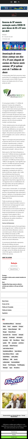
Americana (18, 324)
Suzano (4, 365)
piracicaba (14, 343)
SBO (11, 359)
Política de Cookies (7, 310)
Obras (22, 340)
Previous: (14, 277)
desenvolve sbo (6, 335)
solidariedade (6, 362)
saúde (17, 354)
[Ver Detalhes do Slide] (14, 8)
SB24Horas (5, 359)
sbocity (15, 359)
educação (21, 335)
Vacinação (5, 367)
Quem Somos (5, 301)
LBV (11, 340)
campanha (14, 326)
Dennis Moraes (12, 332)
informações (19, 337)
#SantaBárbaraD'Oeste (8, 324)
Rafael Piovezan (13, 346)
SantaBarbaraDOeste (8, 351)
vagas (10, 367)
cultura (4, 329)
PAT (9, 343)
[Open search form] (18, 2)
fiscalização (12, 337)
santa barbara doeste (8, 348)
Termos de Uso (5, 304)
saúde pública (14, 357)
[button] (11, 1)
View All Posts (14, 269)
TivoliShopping (20, 365)
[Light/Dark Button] (15, 2)
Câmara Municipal (12, 329)
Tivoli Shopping (12, 365)
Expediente (5, 313)
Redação (4, 34)
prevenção (5, 346)
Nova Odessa (16, 340)
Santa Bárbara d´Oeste (8, 354)
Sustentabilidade (15, 362)
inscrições (5, 340)
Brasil (9, 326)
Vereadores (16, 367)
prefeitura (21, 343)
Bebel (4, 326)
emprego (5, 337)
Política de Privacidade (7, 307)
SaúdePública (6, 357)
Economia (14, 335)
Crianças (21, 326)
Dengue (5, 332)
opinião (4, 343)
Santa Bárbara (18, 351)
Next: (12, 285)
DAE (19, 329)
